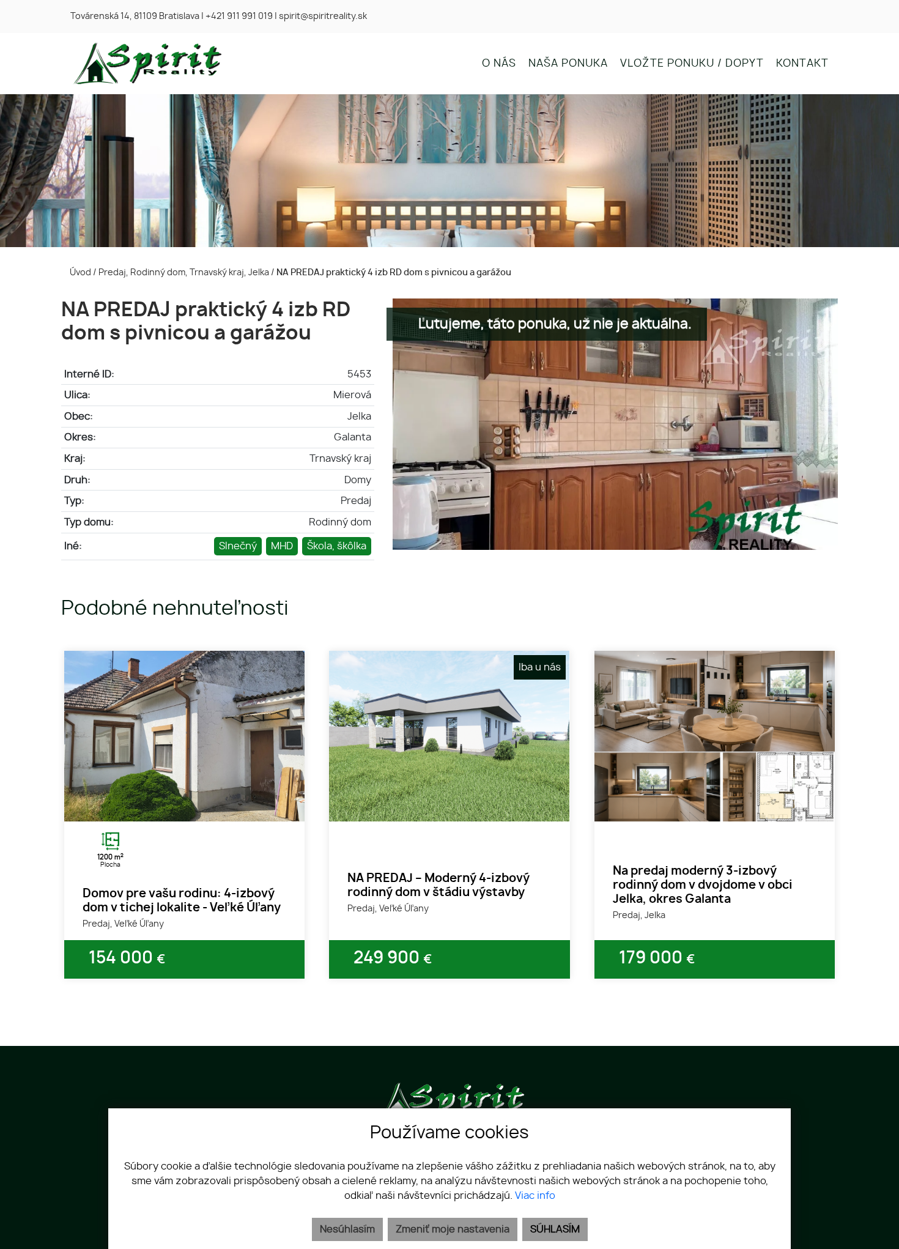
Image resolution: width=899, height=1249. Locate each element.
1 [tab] (171, 806)
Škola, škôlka (336, 546)
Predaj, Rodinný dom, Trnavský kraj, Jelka (184, 272)
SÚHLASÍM (555, 1229)
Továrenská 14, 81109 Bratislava (134, 16)
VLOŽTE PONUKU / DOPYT (692, 64)
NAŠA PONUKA (568, 64)
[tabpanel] (184, 736)
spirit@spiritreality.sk (323, 16)
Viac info (535, 1196)
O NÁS (499, 64)
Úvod (79, 272)
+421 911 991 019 (239, 16)
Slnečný (238, 546)
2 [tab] (185, 806)
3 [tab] (198, 806)
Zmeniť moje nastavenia (452, 1229)
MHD (282, 546)
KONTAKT (802, 64)
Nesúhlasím (347, 1229)
